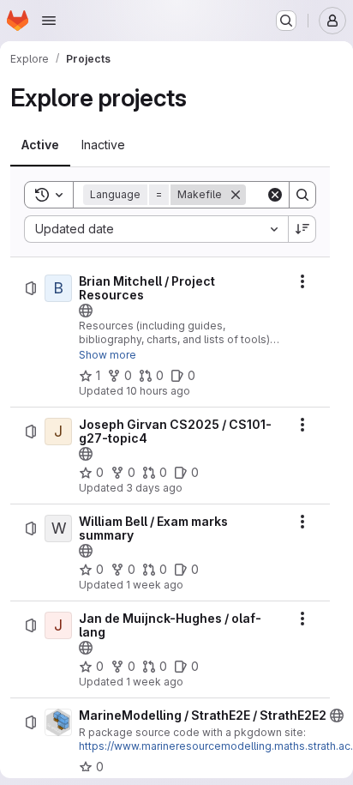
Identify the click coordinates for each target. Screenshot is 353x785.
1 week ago (154, 584)
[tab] (40, 145)
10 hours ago (158, 390)
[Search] (302, 194)
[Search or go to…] (286, 20)
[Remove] (235, 194)
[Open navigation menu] (49, 20)
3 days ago (154, 487)
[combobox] (156, 229)
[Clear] (275, 194)
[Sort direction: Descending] (302, 229)
